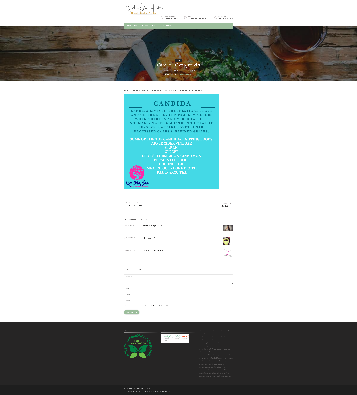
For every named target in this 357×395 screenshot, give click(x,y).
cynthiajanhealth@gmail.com (198, 18)
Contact (155, 25)
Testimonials (167, 25)
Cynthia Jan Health (171, 18)
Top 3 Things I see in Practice (153, 250)
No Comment (192, 71)
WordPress (168, 391)
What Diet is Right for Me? (153, 226)
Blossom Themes (150, 391)
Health (178, 60)
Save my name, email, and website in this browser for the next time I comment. (152, 306)
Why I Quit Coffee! (150, 238)
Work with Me (132, 25)
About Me (144, 25)
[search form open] (230, 25)
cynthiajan (165, 70)
